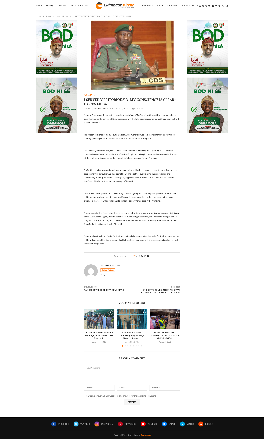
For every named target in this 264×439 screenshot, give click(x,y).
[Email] (213, 5)
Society (49, 5)
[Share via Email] (148, 256)
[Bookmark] (227, 5)
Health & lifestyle (79, 5)
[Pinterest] (206, 5)
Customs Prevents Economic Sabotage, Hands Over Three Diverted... (99, 335)
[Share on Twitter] (142, 256)
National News (62, 16)
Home (39, 5)
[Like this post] (136, 256)
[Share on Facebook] (139, 256)
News (62, 5)
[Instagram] (203, 5)
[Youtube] (209, 5)
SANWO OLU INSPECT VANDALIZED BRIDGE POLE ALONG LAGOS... (165, 335)
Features (146, 5)
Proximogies (146, 435)
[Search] (223, 5)
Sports (160, 5)
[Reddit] (219, 5)
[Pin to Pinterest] (145, 256)
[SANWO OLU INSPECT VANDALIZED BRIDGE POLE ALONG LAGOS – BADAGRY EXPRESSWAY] (165, 319)
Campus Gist (188, 5)
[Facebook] (197, 5)
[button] (87, 327)
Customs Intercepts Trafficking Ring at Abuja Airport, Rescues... (132, 335)
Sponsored (172, 5)
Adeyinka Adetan (100, 108)
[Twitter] (200, 5)
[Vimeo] (216, 5)
